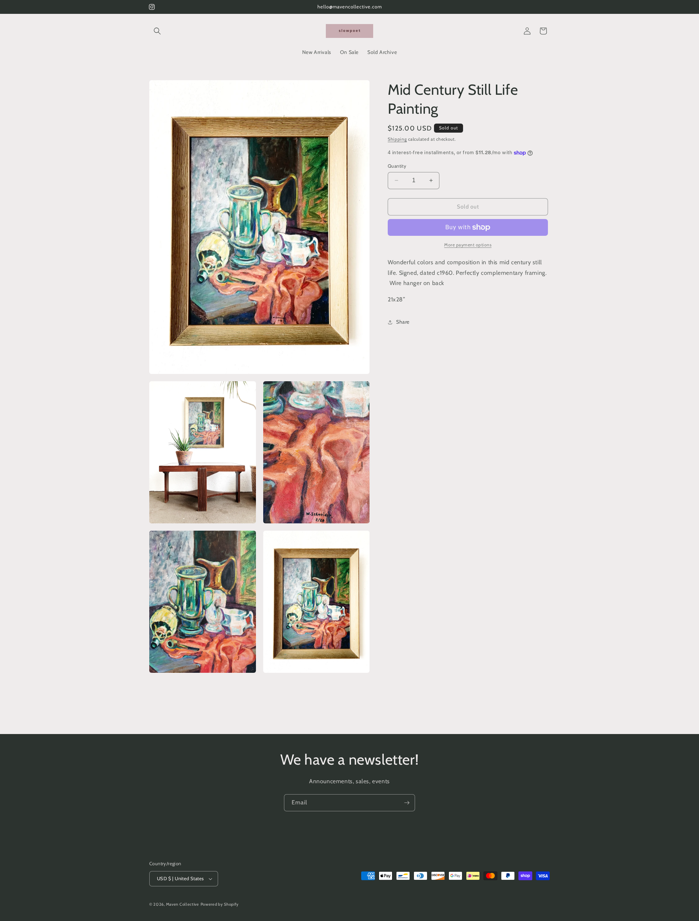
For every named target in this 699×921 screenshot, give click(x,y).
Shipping (397, 139)
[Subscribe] (407, 802)
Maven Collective (182, 904)
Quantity (397, 166)
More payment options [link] (467, 244)
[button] (157, 31)
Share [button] (403, 322)
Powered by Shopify (220, 904)
